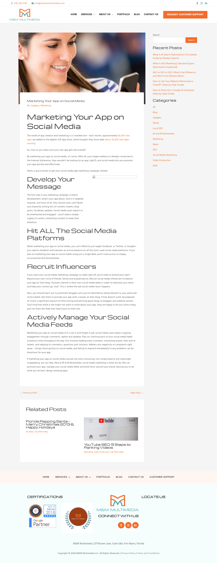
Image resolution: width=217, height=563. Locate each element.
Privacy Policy (128, 553)
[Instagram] (201, 3)
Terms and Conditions (148, 553)
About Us (104, 14)
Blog (137, 14)
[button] (93, 15)
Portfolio (123, 14)
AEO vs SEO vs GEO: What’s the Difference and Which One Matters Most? (174, 74)
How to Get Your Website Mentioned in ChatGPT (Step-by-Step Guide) (173, 83)
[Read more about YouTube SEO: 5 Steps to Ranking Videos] (111, 429)
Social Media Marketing (165, 155)
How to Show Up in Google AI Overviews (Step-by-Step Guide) (173, 92)
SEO (155, 150)
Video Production (102, 452)
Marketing (46, 105)
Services (86, 14)
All (28, 105)
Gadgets (35, 105)
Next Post (137, 393)
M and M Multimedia (163, 134)
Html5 (156, 123)
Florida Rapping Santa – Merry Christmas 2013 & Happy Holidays (50, 424)
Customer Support (162, 477)
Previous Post (28, 393)
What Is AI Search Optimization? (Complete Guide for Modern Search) (175, 56)
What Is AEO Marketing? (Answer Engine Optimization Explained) (173, 65)
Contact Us (151, 14)
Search (156, 35)
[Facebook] (197, 3)
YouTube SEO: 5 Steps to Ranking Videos (107, 445)
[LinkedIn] (206, 3)
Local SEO (158, 128)
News (31, 431)
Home (74, 14)
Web (155, 166)
